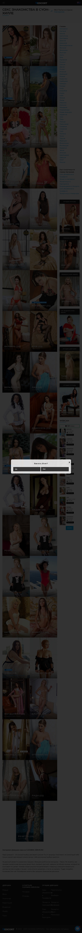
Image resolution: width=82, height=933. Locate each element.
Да (16, 469)
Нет (44, 469)
